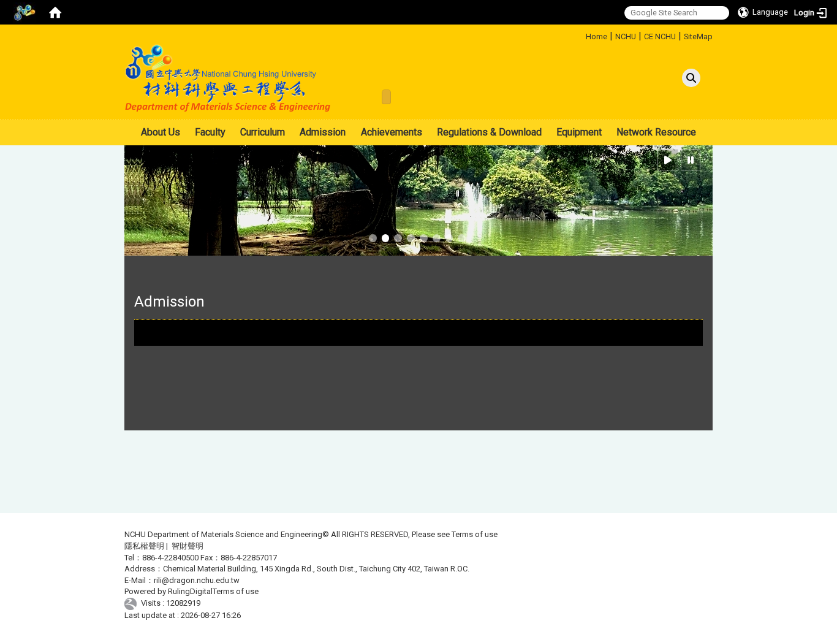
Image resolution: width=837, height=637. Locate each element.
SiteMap (698, 36)
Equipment (579, 132)
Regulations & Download (489, 132)
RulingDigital (190, 591)
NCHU (625, 36)
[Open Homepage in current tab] (55, 12)
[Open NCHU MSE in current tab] (228, 78)
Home (596, 36)
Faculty (210, 132)
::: (581, 34)
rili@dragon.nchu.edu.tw (197, 580)
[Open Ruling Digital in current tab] (132, 603)
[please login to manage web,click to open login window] (24, 12)
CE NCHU (660, 36)
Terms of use (475, 534)
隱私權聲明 (144, 546)
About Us (160, 132)
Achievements (391, 132)
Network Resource (656, 132)
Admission (323, 132)
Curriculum (262, 132)
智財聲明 (187, 546)
